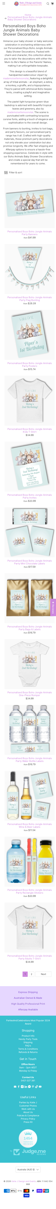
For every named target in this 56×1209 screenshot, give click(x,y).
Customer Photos (28, 1105)
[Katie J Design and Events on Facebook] (18, 1087)
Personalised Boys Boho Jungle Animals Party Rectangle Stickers (29, 891)
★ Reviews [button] (53, 607)
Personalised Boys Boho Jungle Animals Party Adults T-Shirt (29, 957)
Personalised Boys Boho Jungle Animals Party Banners (29, 233)
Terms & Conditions (28, 1048)
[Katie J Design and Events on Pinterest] (33, 1087)
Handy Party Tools (28, 1039)
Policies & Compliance (28, 1115)
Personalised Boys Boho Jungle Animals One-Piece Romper (29, 694)
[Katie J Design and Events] (28, 4)
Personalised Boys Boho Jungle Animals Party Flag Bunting (29, 299)
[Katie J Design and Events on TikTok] (36, 1087)
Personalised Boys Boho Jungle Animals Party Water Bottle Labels (29, 760)
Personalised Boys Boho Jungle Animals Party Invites (29, 496)
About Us (28, 1112)
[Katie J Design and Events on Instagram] (22, 1087)
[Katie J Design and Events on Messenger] (29, 1087)
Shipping (28, 1042)
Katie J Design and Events (24, 1181)
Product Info (28, 1035)
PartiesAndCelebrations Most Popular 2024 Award (28, 1022)
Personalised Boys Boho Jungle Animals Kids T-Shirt (29, 430)
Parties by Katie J (28, 1102)
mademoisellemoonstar (16, 78)
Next (43, 974)
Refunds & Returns (28, 1052)
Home (28, 15)
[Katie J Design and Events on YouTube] (40, 1087)
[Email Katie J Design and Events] (15, 1087)
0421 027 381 (28, 1080)
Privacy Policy (28, 1118)
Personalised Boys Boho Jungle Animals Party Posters (29, 364)
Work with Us (28, 1109)
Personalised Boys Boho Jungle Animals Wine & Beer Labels (29, 825)
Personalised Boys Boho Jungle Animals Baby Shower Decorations (30, 18)
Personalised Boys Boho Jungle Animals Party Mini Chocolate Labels (29, 562)
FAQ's (28, 1045)
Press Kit (28, 1122)
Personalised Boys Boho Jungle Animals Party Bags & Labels (29, 628)
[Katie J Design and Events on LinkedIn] (25, 1087)
